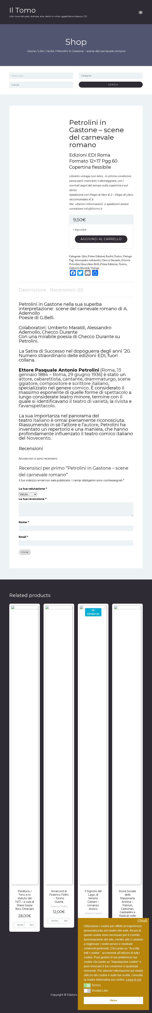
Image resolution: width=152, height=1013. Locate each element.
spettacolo (116, 392)
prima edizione (109, 264)
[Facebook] (72, 984)
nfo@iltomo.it (93, 208)
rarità (50, 51)
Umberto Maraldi (79, 268)
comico (80, 388)
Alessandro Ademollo (88, 260)
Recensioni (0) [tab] (67, 290)
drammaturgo (100, 379)
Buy (32, 925)
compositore (53, 383)
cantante (72, 379)
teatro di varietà (90, 401)
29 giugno (79, 374)
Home (31, 51)
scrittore (81, 383)
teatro (118, 256)
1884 (43, 374)
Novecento (39, 438)
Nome (24, 522)
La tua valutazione (33, 488)
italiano (100, 383)
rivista (121, 401)
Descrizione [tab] (32, 290)
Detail (20, 925)
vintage (127, 256)
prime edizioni (96, 256)
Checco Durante (111, 260)
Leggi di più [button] (133, 979)
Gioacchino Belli (89, 264)
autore (91, 424)
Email (23, 537)
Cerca (111, 84)
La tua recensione (32, 499)
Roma (108, 370)
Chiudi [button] (142, 920)
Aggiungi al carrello (101, 239)
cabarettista (47, 379)
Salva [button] (113, 1000)
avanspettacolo (37, 405)
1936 (96, 374)
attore (25, 379)
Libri (41, 51)
